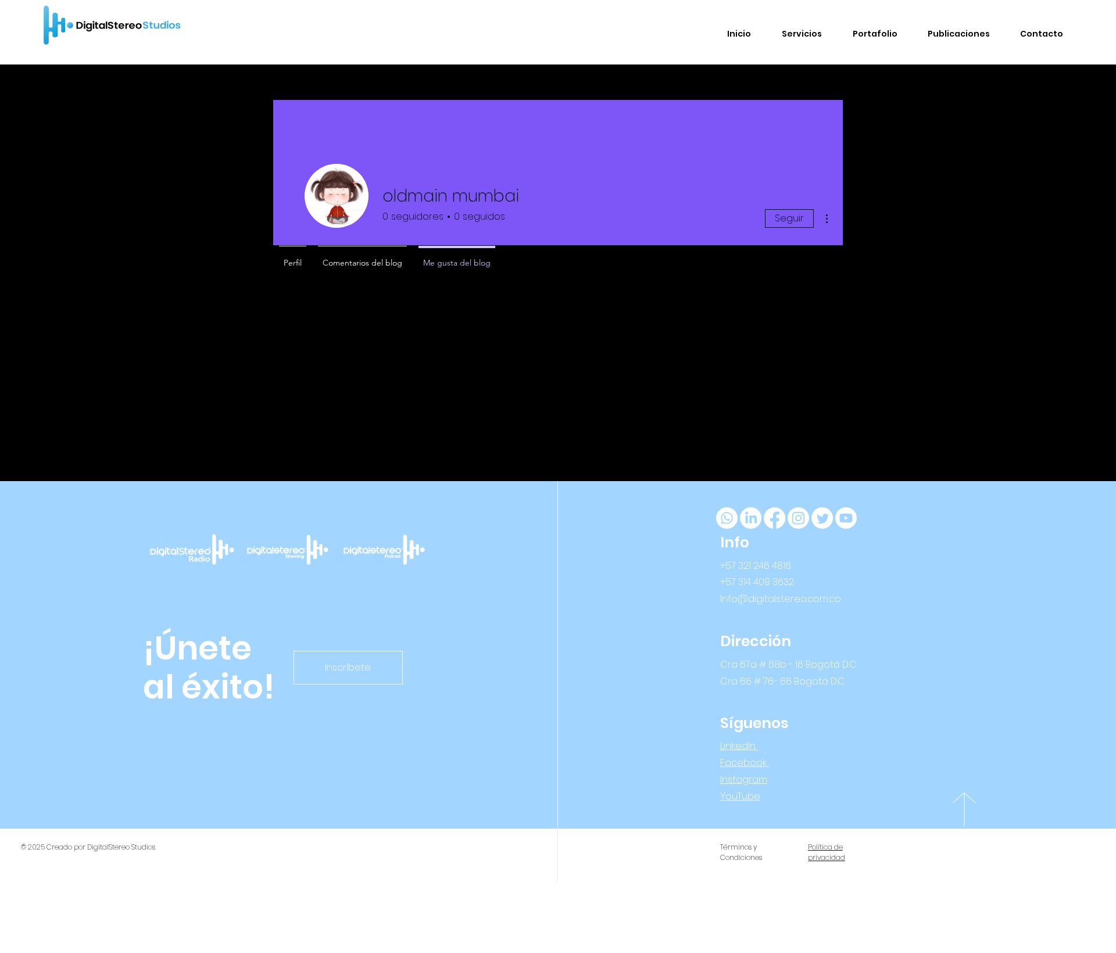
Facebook (744, 762)
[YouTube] (846, 518)
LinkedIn (739, 746)
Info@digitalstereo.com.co (780, 599)
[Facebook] (774, 518)
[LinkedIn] (750, 518)
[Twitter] (822, 518)
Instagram (743, 779)
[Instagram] (798, 518)
